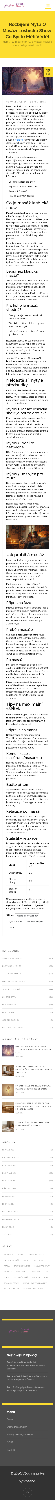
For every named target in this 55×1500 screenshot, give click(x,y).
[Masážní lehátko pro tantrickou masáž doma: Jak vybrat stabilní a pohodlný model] (8, 1107)
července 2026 (10, 1157)
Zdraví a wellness (12, 958)
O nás (10, 1419)
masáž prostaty (42, 1266)
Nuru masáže (9, 1012)
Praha (20, 1255)
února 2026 (8, 1196)
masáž (27, 1260)
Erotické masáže (11, 966)
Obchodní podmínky (17, 1426)
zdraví (7, 1277)
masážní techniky (41, 1277)
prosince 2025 (10, 1212)
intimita (8, 1272)
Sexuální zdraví (11, 989)
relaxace (19, 140)
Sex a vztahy (9, 1005)
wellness (38, 1260)
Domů (6, 41)
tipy (47, 1272)
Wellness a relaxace (14, 981)
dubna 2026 (8, 1181)
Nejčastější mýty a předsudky (23, 186)
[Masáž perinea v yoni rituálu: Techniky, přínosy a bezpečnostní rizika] (8, 1050)
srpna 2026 (8, 1150)
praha (7, 1266)
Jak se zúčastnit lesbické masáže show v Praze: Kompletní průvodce (27, 1378)
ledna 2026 (8, 1204)
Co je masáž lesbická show (22, 182)
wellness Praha (11, 1289)
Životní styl (9, 997)
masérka (36, 1272)
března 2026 (9, 1188)
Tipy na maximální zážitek (21, 196)
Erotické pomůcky (12, 1028)
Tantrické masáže (12, 974)
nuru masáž (22, 1272)
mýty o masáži (15, 921)
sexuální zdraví (11, 1283)
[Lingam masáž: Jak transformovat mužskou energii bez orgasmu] (8, 1089)
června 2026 (9, 1165)
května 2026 (9, 1173)
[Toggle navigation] (48, 6)
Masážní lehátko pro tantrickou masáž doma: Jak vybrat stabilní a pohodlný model (33, 1106)
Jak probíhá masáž (18, 191)
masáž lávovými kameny (35, 1283)
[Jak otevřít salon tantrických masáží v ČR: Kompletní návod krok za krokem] (8, 1070)
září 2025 (7, 1235)
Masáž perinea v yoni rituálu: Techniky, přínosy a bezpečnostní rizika (33, 1050)
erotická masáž (11, 1260)
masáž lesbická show (27, 916)
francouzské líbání (33, 1289)
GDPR (10, 1442)
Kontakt (11, 1450)
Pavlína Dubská (18, 102)
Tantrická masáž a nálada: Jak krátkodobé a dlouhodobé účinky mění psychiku (26, 1365)
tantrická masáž (35, 1255)
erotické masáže (22, 1266)
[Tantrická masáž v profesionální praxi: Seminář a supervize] (8, 1126)
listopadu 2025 (10, 1219)
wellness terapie (34, 921)
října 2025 (8, 1227)
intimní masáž (21, 1277)
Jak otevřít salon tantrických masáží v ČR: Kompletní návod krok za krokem (33, 1069)
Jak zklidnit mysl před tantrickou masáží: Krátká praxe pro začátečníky (27, 1389)
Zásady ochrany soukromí (20, 1434)
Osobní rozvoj (10, 1020)
